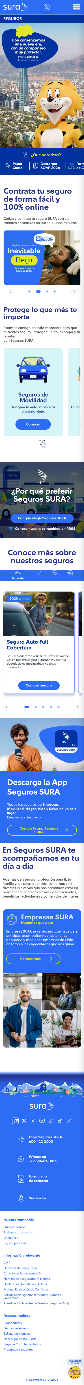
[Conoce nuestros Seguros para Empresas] (71, 575)
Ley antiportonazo (16, 1243)
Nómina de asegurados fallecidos (27, 1278)
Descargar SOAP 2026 (50, 166)
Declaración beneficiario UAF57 (25, 1284)
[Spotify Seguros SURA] (69, 1121)
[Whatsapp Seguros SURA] (51, 1121)
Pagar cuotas (13, 1323)
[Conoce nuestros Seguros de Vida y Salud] (55, 575)
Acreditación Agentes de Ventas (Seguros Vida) (36, 1303)
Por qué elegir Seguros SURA (42, 518)
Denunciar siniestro (17, 1328)
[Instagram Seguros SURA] (33, 1121)
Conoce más (30, 959)
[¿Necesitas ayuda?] (75, 1374)
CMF (7, 1262)
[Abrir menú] (76, 7)
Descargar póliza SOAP (20, 1339)
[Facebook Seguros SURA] (15, 1121)
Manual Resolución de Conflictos (26, 1289)
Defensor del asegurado (20, 1268)
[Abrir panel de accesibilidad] (47, 7)
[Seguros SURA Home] (15, 7)
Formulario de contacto (38, 1178)
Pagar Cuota (17, 166)
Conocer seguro (39, 685)
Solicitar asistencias (17, 1333)
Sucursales (37, 1198)
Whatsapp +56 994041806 (43, 1159)
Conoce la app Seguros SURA (39, 830)
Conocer (33, 424)
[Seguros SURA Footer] (42, 1106)
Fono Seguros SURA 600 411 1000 (45, 1139)
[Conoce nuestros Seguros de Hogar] (40, 575)
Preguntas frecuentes (18, 1349)
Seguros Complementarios (22, 1344)
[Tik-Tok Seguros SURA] (60, 1121)
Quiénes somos (14, 1227)
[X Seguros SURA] (24, 1121)
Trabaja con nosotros (18, 1232)
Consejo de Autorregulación (23, 1273)
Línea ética (11, 1237)
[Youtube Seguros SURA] (42, 1121)
